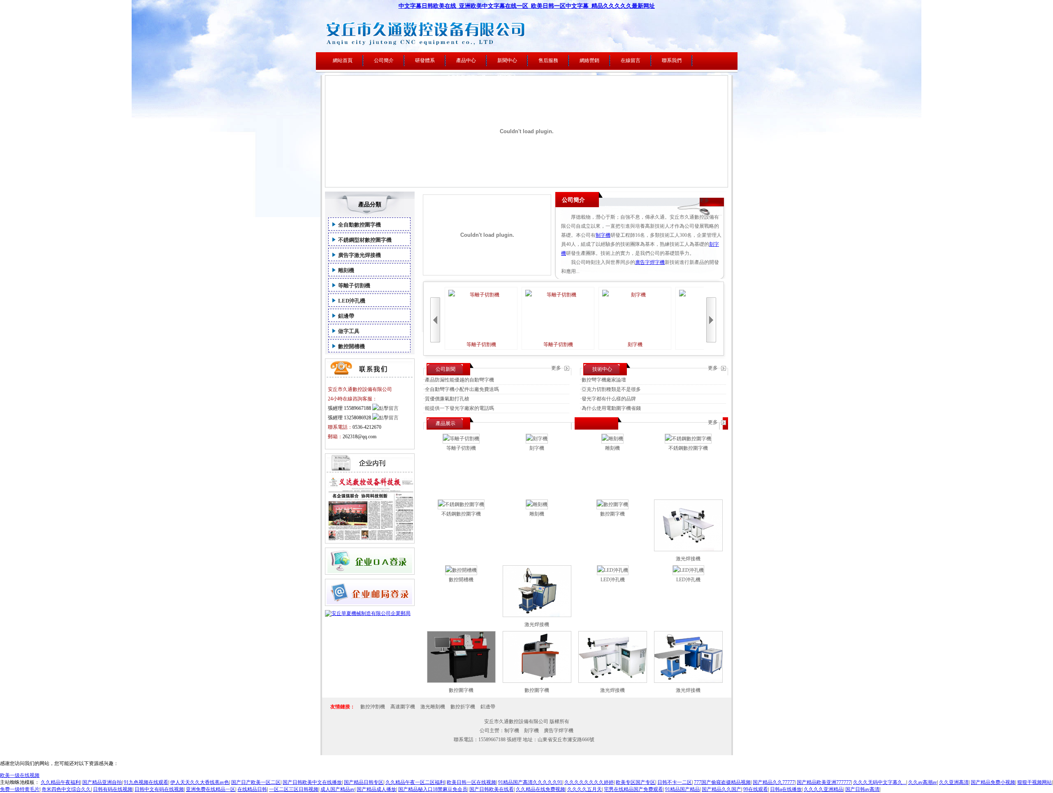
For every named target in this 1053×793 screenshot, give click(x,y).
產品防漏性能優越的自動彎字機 (459, 380)
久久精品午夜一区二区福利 (415, 782)
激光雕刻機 (432, 707)
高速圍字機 (402, 707)
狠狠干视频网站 (1034, 782)
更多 (704, 200)
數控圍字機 (612, 514)
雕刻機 (346, 270)
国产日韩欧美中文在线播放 (312, 782)
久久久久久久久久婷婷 (589, 782)
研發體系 (425, 60)
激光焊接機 (688, 559)
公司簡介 (384, 60)
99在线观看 (755, 789)
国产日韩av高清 (862, 789)
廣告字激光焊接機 (359, 255)
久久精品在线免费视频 (540, 789)
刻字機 (635, 344)
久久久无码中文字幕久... (879, 782)
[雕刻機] (612, 439)
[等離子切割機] (461, 439)
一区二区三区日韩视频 (293, 789)
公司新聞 (445, 369)
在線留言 (630, 60)
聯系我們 (672, 60)
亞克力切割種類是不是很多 (611, 389)
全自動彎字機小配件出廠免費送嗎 (462, 389)
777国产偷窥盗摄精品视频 (722, 782)
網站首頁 (343, 60)
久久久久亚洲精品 (823, 789)
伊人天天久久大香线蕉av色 (199, 782)
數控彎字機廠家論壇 (604, 380)
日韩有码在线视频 (112, 789)
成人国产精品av (337, 789)
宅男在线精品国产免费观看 (633, 789)
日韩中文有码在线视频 (159, 789)
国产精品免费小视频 (993, 782)
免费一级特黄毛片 (19, 789)
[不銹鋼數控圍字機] (688, 439)
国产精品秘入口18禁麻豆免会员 (432, 789)
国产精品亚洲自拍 (102, 782)
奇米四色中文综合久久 (66, 789)
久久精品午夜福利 (60, 782)
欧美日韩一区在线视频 (471, 782)
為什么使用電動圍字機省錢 (611, 408)
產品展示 (445, 423)
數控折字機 (462, 707)
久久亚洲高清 (954, 782)
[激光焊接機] (688, 550)
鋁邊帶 (346, 316)
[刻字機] (537, 439)
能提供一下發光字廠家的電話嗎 (459, 408)
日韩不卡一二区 (674, 782)
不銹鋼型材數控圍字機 (365, 240)
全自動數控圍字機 (359, 225)
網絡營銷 (589, 60)
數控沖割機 (372, 707)
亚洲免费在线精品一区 (210, 789)
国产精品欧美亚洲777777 (824, 782)
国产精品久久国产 (721, 789)
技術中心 (602, 369)
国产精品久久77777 (774, 782)
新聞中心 (507, 60)
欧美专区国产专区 (635, 782)
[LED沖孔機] (613, 570)
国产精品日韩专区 (363, 782)
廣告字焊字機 (650, 262)
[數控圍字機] (612, 504)
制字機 (603, 235)
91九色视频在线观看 (146, 782)
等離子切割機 (354, 285)
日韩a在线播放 (786, 789)
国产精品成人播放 (376, 789)
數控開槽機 (351, 346)
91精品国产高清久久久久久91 (530, 782)
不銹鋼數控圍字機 (688, 448)
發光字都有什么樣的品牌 (609, 399)
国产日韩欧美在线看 (491, 789)
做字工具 (349, 331)
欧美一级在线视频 (19, 775)
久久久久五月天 (584, 789)
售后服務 (548, 60)
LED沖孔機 (351, 301)
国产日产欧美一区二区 (256, 782)
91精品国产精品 (682, 789)
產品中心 (466, 60)
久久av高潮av (922, 782)
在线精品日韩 (252, 789)
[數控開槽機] (461, 570)
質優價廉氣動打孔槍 (447, 399)
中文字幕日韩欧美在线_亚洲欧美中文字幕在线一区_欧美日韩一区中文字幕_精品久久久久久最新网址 (527, 6)
